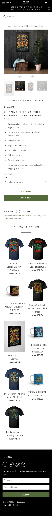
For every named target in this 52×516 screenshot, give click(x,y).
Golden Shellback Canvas (24, 100)
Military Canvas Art (29, 215)
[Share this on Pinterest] (23, 211)
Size (5, 177)
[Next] (32, 76)
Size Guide (8, 174)
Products (18, 26)
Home (9, 26)
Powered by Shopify (11, 505)
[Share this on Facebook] (17, 211)
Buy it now (26, 198)
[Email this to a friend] (29, 211)
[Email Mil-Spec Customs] (24, 464)
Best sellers (17, 215)
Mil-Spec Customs (16, 502)
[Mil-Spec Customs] (26, 2)
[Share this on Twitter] (12, 211)
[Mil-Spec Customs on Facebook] (5, 464)
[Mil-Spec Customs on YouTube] (12, 464)
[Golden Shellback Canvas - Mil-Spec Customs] (26, 52)
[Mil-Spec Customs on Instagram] (18, 464)
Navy (39, 215)
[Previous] (20, 76)
